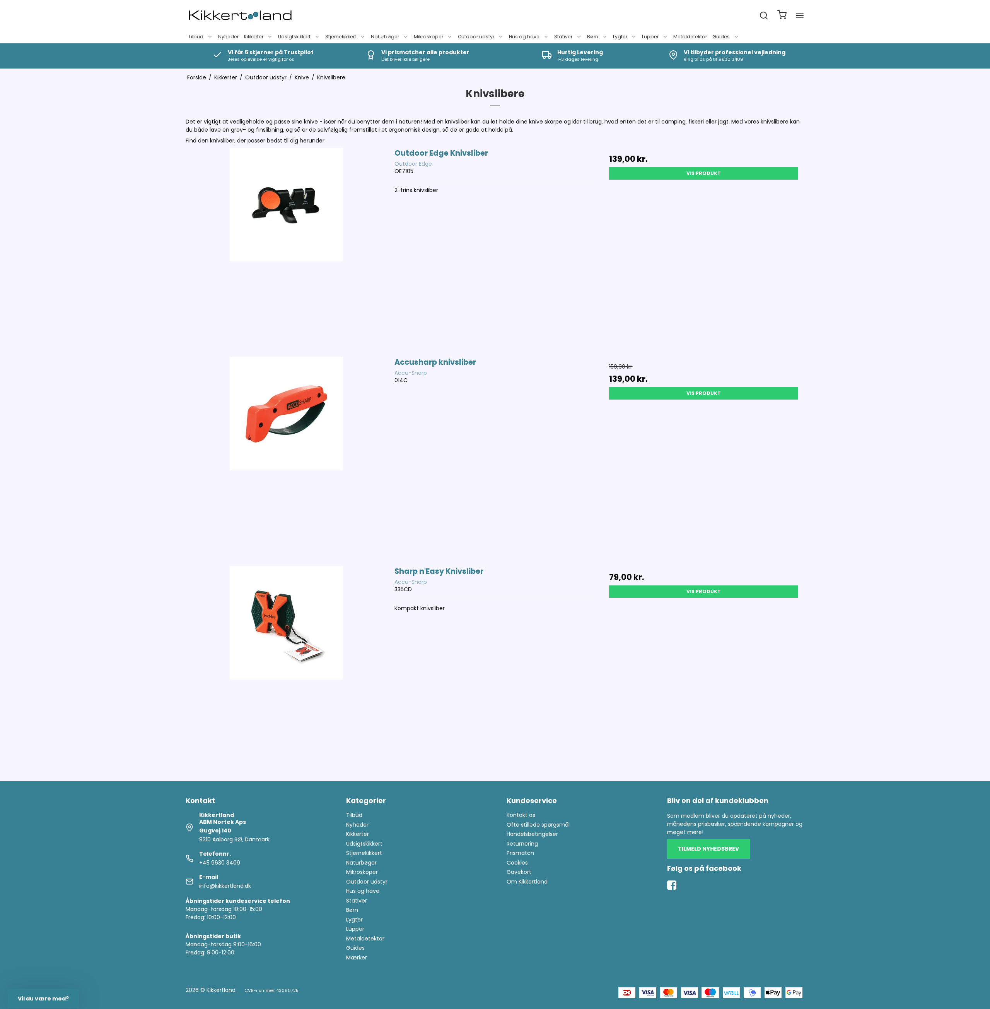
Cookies (517, 863)
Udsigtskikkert (294, 36)
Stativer (563, 36)
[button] (43, 998)
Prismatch (520, 853)
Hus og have (524, 36)
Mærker (356, 957)
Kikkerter (253, 36)
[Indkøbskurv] (782, 15)
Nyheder (228, 36)
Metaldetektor (690, 36)
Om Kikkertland (527, 881)
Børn (592, 36)
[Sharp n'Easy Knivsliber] (286, 666)
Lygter (620, 36)
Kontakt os (521, 815)
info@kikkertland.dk (225, 886)
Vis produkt (703, 173)
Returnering (522, 844)
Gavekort (519, 872)
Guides (721, 36)
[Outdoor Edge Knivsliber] (286, 248)
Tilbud (195, 36)
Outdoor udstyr (476, 36)
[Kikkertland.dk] (240, 15)
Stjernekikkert (340, 36)
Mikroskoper (428, 36)
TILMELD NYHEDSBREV (708, 849)
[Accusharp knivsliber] (286, 457)
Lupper (650, 36)
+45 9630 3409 (219, 863)
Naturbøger (385, 36)
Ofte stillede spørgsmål (538, 825)
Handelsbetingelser (532, 834)
